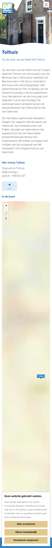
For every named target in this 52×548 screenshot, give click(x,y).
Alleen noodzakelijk (26, 532)
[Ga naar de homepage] (9, 8)
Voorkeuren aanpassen (26, 540)
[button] (40, 377)
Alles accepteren (26, 524)
